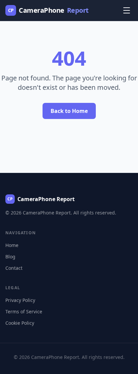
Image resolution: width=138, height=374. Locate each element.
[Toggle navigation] (127, 10)
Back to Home (69, 111)
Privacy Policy (20, 300)
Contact (13, 268)
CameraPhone (48, 10)
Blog (10, 256)
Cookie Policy (19, 323)
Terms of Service (23, 311)
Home (11, 245)
